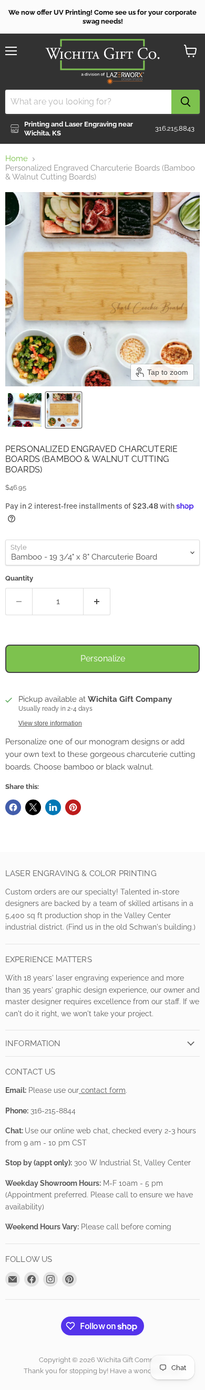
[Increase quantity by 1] (97, 601)
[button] (25, 410)
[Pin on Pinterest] (73, 807)
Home (16, 158)
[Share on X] (33, 807)
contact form (102, 1090)
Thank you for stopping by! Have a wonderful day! (103, 1371)
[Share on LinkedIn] (53, 807)
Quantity (19, 578)
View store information (50, 723)
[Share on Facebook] (13, 807)
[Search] (185, 102)
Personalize (102, 659)
